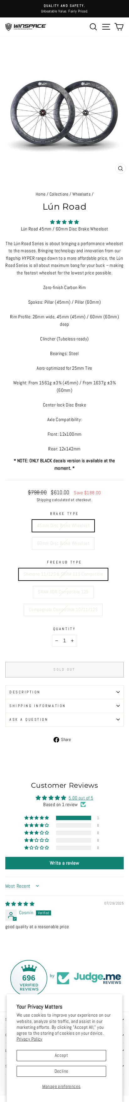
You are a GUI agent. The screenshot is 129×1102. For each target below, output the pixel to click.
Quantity (64, 628)
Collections (59, 194)
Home (40, 194)
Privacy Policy (30, 1039)
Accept (61, 1055)
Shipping (44, 499)
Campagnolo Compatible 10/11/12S (63, 609)
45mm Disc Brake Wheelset (63, 525)
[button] (64, 222)
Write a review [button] (64, 863)
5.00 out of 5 (81, 798)
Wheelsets (81, 194)
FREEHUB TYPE (64, 562)
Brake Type (64, 513)
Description (25, 692)
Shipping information (37, 705)
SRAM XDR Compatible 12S (63, 592)
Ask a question (28, 719)
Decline (61, 1071)
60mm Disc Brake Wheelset (63, 543)
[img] (19, 904)
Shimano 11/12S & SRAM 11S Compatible (63, 574)
